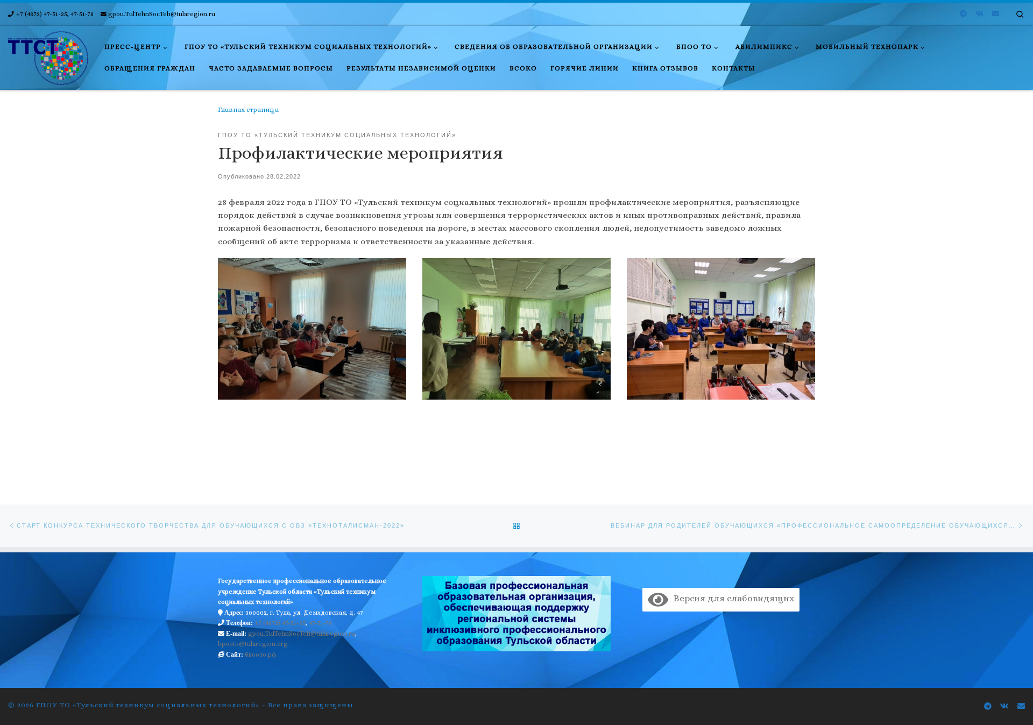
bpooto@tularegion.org (253, 644)
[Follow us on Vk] (979, 14)
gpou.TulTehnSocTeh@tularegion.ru (301, 633)
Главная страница (248, 109)
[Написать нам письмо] (995, 14)
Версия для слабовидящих (731, 598)
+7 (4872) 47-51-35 (280, 623)
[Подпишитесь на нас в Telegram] (963, 14)
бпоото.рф (261, 654)
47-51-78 (320, 623)
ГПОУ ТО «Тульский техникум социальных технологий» (147, 705)
